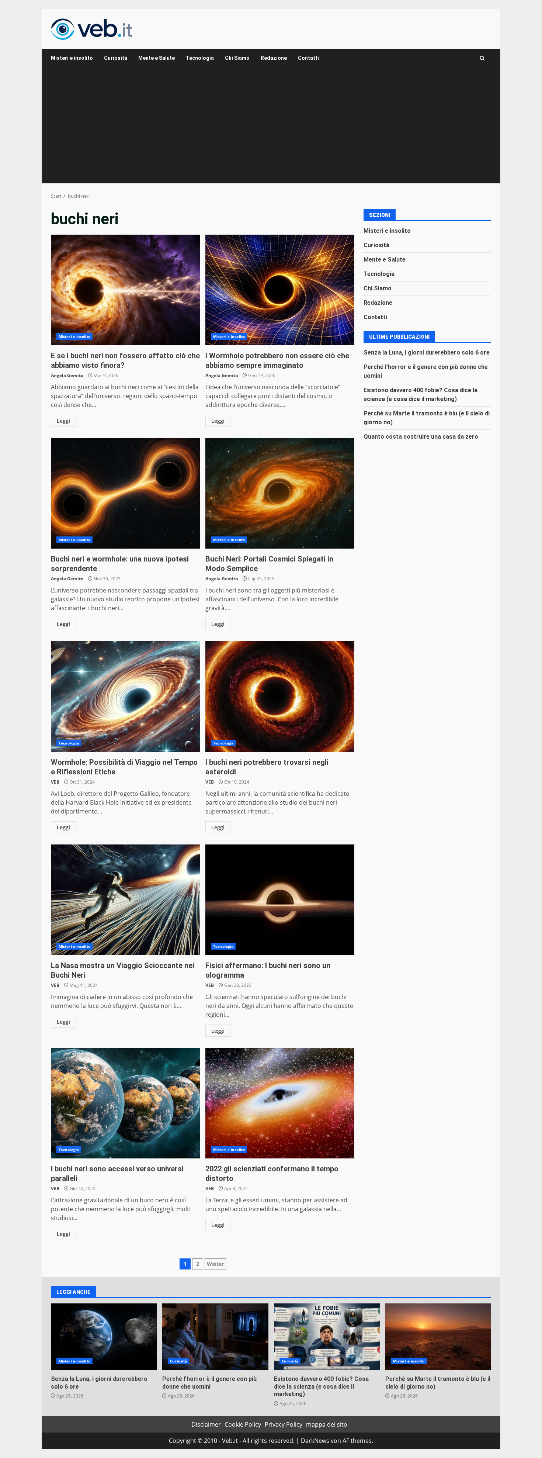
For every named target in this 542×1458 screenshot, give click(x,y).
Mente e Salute (156, 58)
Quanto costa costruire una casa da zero (421, 436)
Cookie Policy (243, 1424)
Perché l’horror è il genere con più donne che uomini (215, 1336)
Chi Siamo (237, 58)
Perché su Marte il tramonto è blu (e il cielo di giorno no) (438, 1336)
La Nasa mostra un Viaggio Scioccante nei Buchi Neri (125, 899)
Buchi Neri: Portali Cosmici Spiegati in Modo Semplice (279, 493)
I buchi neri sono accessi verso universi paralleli (125, 1103)
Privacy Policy (283, 1424)
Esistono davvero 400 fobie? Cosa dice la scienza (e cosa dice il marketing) (327, 1336)
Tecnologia (200, 58)
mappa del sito (326, 1424)
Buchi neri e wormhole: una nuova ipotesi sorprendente (125, 493)
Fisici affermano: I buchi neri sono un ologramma (279, 899)
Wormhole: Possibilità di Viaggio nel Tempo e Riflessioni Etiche (125, 696)
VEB (55, 782)
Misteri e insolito (72, 58)
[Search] (482, 58)
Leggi (63, 420)
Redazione (274, 58)
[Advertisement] (271, 128)
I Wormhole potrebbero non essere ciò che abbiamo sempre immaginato (279, 290)
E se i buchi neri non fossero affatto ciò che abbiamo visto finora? (125, 290)
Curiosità (115, 58)
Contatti (308, 58)
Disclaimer (206, 1424)
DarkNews (315, 1441)
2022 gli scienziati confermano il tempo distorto (279, 1103)
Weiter (215, 1263)
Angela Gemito (67, 375)
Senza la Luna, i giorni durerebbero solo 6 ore (427, 352)
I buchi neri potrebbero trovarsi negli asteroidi (279, 696)
